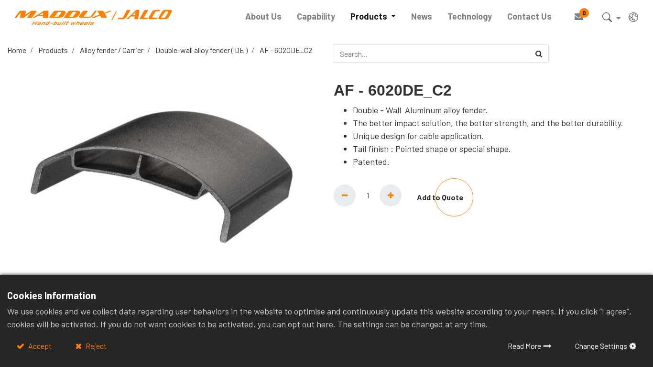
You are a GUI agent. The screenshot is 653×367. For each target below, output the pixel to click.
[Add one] (391, 195)
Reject (95, 345)
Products (53, 49)
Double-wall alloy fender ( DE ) (201, 49)
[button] (612, 19)
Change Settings (601, 345)
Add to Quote (440, 197)
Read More (524, 345)
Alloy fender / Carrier (111, 49)
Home (16, 49)
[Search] (539, 53)
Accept (39, 345)
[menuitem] (263, 16)
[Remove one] (345, 195)
